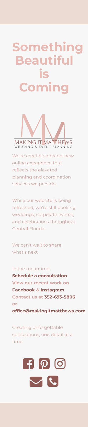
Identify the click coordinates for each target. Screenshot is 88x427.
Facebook (23, 289)
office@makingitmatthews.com (49, 310)
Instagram (52, 289)
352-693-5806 (59, 296)
